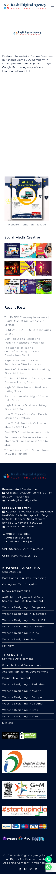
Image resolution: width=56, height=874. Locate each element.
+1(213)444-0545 (16, 541)
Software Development (17, 658)
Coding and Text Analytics (19, 584)
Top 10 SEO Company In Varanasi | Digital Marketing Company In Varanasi (26, 321)
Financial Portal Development (22, 665)
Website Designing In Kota (20, 710)
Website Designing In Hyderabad (24, 613)
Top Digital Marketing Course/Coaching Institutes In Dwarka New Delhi (24, 351)
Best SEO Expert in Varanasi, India (27, 432)
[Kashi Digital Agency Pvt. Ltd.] (24, 6)
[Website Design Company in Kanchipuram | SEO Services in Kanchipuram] (28, 33)
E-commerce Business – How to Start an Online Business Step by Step (26, 441)
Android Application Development (25, 671)
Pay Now (8, 645)
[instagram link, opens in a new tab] (31, 868)
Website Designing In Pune (20, 633)
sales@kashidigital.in (20, 526)
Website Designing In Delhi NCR (24, 620)
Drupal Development (16, 678)
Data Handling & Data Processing (24, 578)
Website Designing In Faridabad (23, 684)
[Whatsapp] (48, 867)
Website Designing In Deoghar (22, 703)
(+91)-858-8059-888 (18, 537)
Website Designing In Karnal (21, 716)
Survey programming (16, 591)
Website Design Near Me (18, 639)
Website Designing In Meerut (22, 691)
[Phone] (48, 859)
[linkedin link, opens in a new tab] (20, 868)
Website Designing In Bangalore (24, 607)
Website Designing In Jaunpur (22, 697)
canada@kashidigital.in (21, 500)
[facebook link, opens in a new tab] (25, 868)
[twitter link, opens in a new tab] (36, 868)
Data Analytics (11, 571)
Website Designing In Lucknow (23, 626)
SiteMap (7, 722)
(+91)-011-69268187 (17, 534)
